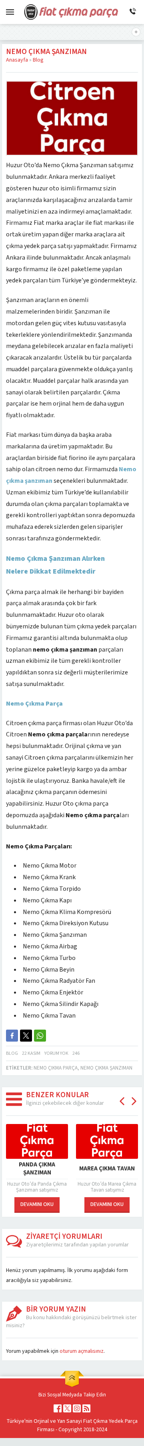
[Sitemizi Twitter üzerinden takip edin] (67, 1408)
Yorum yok (56, 1053)
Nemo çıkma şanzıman (106, 1068)
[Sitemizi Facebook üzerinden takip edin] (58, 1408)
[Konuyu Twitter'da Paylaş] (26, 1036)
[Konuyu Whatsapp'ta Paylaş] (40, 1036)
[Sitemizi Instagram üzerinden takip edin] (77, 1408)
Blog (38, 60)
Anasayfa (17, 60)
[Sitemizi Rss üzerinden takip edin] (86, 1408)
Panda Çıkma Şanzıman (37, 1169)
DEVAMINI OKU (37, 1204)
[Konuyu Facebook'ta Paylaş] (12, 1036)
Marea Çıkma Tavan (107, 1168)
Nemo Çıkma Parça (56, 1068)
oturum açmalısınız (82, 1351)
